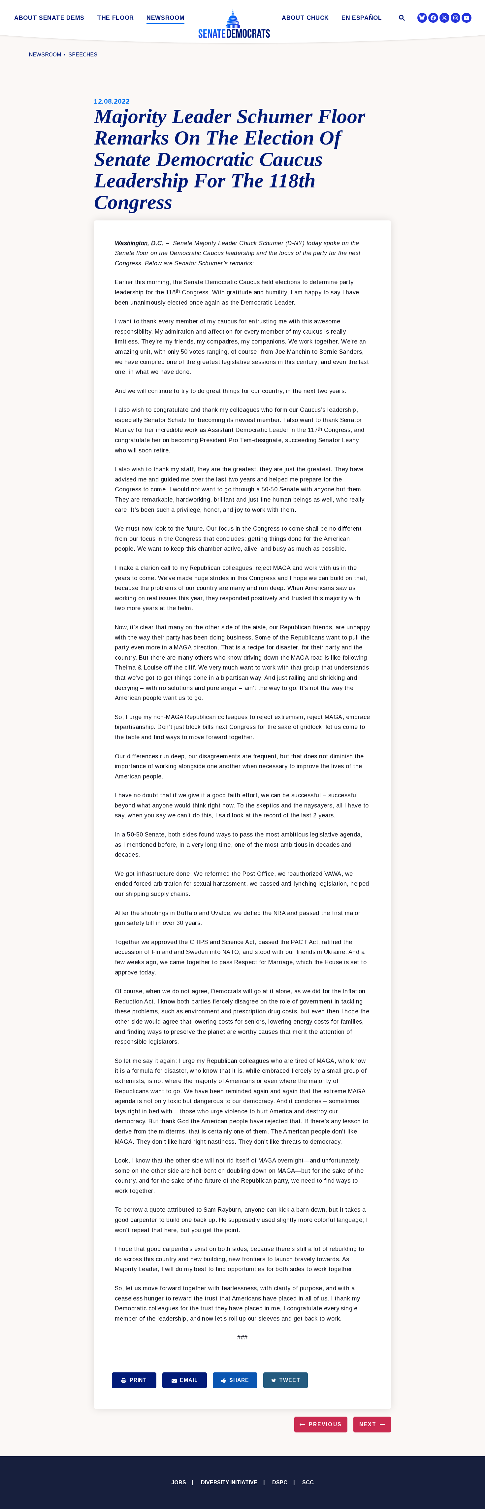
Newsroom (165, 18)
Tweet (289, 1380)
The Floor (115, 18)
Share (239, 1380)
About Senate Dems (49, 18)
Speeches (82, 54)
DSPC (279, 1482)
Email (189, 1380)
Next (367, 1424)
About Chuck (305, 18)
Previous (325, 1424)
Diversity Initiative (229, 1482)
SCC (308, 1482)
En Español (361, 18)
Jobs (179, 1482)
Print (138, 1380)
